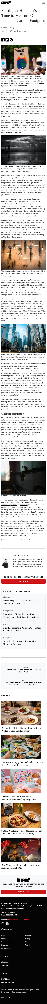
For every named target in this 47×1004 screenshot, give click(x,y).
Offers (27, 942)
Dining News (7, 638)
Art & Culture (6, 948)
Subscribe (5, 965)
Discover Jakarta (7, 942)
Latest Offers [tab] (22, 591)
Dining (5, 624)
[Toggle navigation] (44, 2)
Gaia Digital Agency (19, 992)
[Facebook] (7, 923)
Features (4, 945)
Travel (27, 945)
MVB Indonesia (7, 982)
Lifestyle (28, 935)
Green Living (7, 27)
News (3, 935)
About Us (4, 962)
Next (23, 680)
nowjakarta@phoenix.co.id (18, 919)
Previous (23, 667)
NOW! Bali (5, 979)
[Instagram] (2, 923)
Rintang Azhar (23, 31)
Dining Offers (8, 611)
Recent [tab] (7, 591)
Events (3, 939)
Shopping (6, 597)
